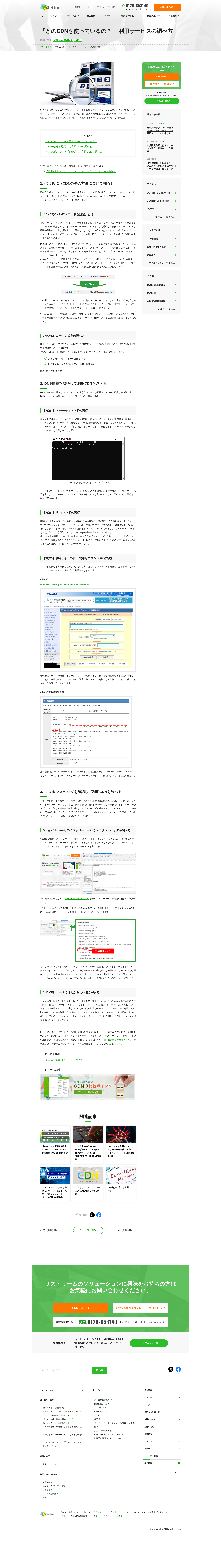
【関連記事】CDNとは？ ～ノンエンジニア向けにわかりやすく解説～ (81, 171)
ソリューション (49, 16)
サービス (71, 16)
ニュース (65, 7)
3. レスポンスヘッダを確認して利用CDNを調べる (73, 151)
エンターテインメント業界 (54, 1486)
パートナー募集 (94, 7)
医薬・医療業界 (50, 1494)
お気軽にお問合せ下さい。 (121, 1040)
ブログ (48, 47)
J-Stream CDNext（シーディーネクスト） (66, 1060)
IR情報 (77, 7)
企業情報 (173, 16)
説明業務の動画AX (102, 1400)
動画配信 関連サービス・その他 (108, 1438)
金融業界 (47, 1490)
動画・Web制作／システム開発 (108, 1434)
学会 (45, 1497)
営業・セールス (50, 1464)
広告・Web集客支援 (103, 1430)
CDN (78, 40)
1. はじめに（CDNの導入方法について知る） (71, 141)
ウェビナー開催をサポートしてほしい (59, 1415)
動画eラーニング (101, 1411)
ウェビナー (99, 1415)
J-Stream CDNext (63, 40)
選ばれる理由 (153, 16)
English (177, 1472)
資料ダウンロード (130, 16)
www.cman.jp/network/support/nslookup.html (68, 585)
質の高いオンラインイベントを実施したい (61, 1411)
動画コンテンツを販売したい (55, 1423)
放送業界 (47, 1482)
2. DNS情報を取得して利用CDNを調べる (68, 146)
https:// (43, 585)
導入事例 (91, 16)
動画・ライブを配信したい (54, 1408)
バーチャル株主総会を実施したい (57, 1419)
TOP (42, 47)
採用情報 (112, 7)
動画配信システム (102, 1404)
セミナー (108, 16)
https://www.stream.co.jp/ (77, 898)
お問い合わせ (150, 1419)
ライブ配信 (99, 1407)
